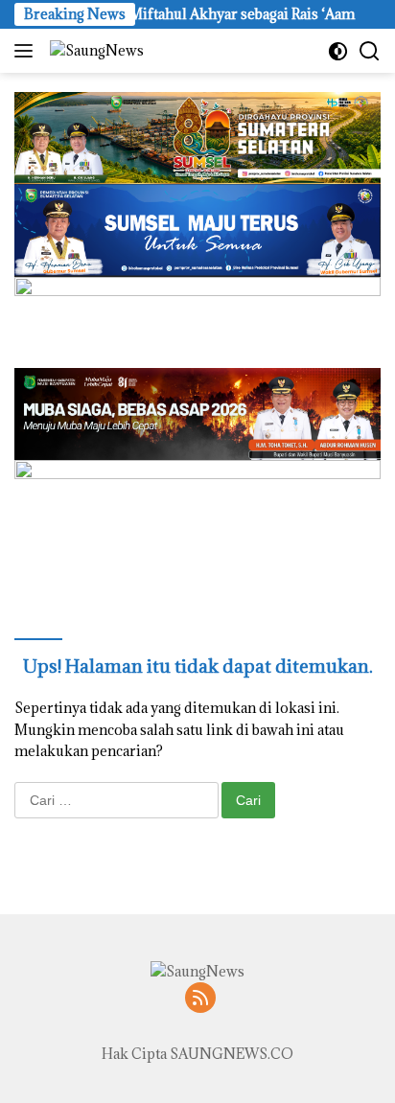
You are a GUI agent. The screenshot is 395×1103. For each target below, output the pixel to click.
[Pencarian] (370, 51)
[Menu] (27, 50)
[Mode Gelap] (338, 51)
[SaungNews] (94, 50)
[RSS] (200, 999)
